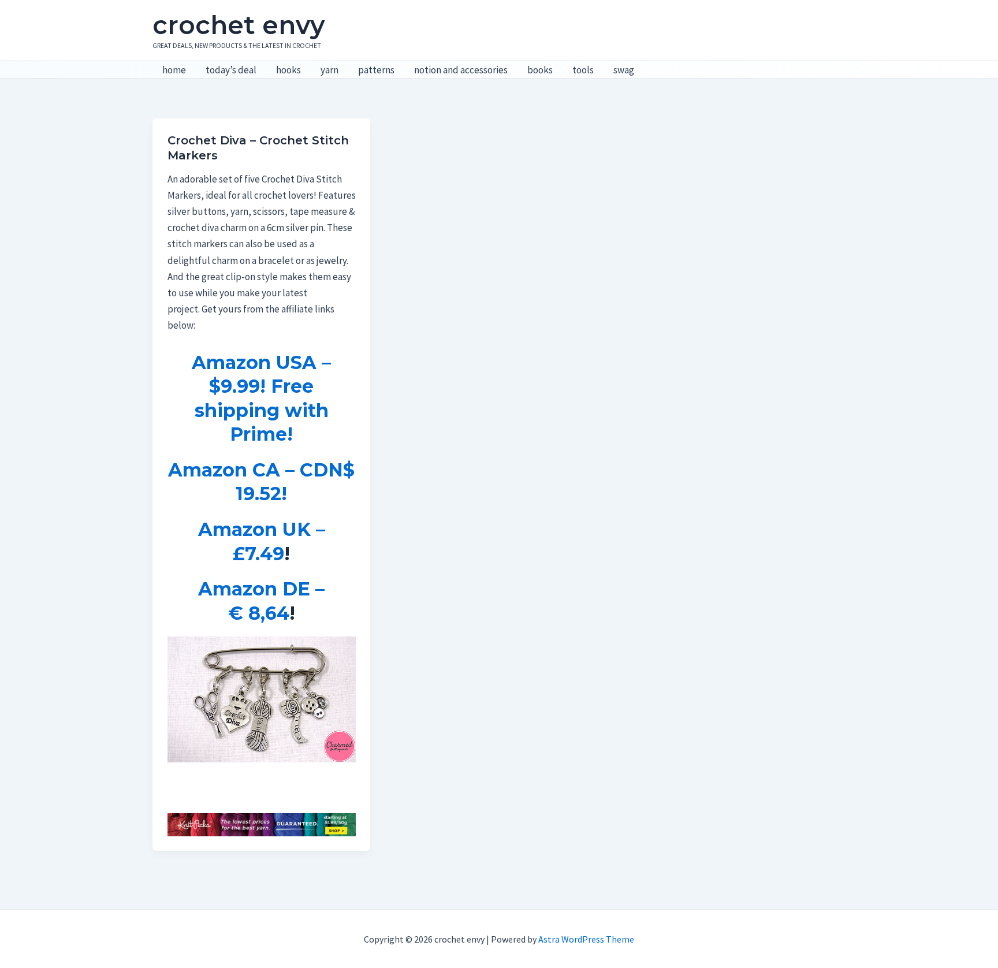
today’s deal (231, 70)
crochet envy (238, 24)
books (540, 70)
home (174, 70)
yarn (329, 70)
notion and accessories (461, 70)
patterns (376, 70)
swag (623, 70)
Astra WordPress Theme (586, 939)
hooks (288, 70)
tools (583, 70)
